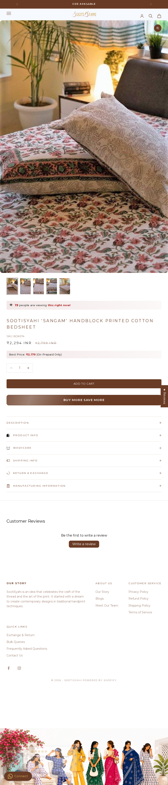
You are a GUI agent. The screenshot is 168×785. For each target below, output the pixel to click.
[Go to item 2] (25, 286)
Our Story (102, 592)
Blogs (99, 598)
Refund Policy (138, 598)
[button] (82, 747)
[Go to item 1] (12, 286)
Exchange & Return (21, 635)
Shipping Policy (139, 605)
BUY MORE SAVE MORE (84, 400)
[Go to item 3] (38, 286)
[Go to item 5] (64, 286)
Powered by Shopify (100, 680)
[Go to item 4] (51, 286)
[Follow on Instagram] (19, 668)
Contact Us (15, 655)
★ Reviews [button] (164, 396)
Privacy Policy (138, 592)
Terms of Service (140, 612)
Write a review (84, 544)
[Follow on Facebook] (9, 668)
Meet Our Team (106, 605)
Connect (21, 776)
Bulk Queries (16, 642)
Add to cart (84, 383)
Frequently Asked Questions (27, 649)
